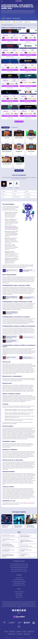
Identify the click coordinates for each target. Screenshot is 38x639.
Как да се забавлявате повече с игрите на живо (19, 570)
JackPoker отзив (28, 117)
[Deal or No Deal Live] (7, 149)
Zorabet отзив (28, 41)
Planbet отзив (10, 117)
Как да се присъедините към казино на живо (18, 568)
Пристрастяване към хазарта (18, 587)
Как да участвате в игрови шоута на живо (19, 575)
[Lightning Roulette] (19, 136)
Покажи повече (18, 121)
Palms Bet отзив (10, 71)
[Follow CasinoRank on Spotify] (22, 615)
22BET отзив (28, 87)
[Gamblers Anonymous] (33, 627)
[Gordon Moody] (27, 627)
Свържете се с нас (18, 601)
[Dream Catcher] (31, 149)
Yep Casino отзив (10, 87)
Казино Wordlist (19, 582)
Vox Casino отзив (28, 102)
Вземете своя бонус (10, 69)
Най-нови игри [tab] (15, 127)
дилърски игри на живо (14, 233)
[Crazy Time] (7, 136)
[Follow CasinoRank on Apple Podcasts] (25, 615)
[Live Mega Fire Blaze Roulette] (31, 136)
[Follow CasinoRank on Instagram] (15, 615)
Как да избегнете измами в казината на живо (19, 572)
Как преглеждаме (18, 598)
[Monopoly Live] (19, 149)
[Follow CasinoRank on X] (18, 615)
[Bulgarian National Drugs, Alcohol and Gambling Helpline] (11, 627)
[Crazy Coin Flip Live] (7, 162)
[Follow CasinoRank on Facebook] (13, 615)
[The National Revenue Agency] (4, 627)
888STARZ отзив (10, 41)
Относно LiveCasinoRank (19, 596)
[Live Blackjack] (19, 162)
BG (18, 617)
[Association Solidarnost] (19, 627)
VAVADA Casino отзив (9, 56)
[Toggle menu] (2, 1)
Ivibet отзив (28, 56)
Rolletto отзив (10, 102)
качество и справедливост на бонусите (11, 227)
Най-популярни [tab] (6, 127)
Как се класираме (18, 599)
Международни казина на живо (19, 589)
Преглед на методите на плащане (18, 585)
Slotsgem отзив (28, 71)
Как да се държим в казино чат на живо (18, 573)
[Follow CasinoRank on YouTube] (20, 615)
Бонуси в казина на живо (19, 584)
